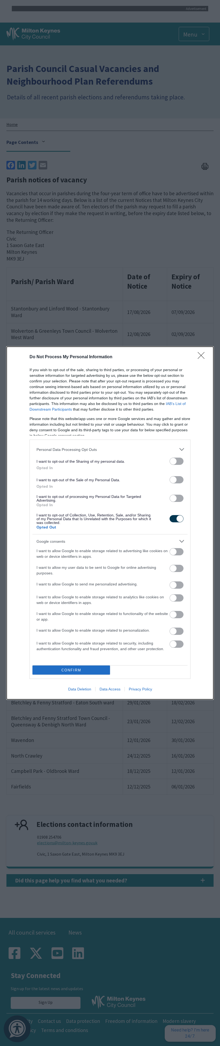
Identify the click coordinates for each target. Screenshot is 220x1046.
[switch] (177, 461)
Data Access (110, 689)
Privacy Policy (140, 689)
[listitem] (110, 449)
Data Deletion (79, 689)
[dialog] (110, 523)
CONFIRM (71, 670)
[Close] (203, 357)
